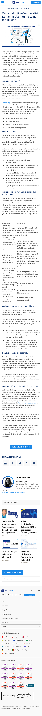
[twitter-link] (31, 591)
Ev (3, 8)
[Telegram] (34, 463)
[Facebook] (13, 463)
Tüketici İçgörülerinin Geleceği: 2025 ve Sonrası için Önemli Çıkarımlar (29, 527)
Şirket (4, 626)
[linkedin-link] (35, 591)
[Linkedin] (6, 463)
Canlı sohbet (18, 595)
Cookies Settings (25, 708)
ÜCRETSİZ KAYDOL (29, 595)
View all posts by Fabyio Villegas (13, 492)
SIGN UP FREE (36, 2)
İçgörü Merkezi (25, 8)
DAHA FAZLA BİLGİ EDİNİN (21, 447)
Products (5, 606)
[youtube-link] (39, 591)
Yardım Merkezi (8, 595)
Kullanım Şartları (15, 708)
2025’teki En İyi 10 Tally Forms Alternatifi (10, 554)
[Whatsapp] (27, 463)
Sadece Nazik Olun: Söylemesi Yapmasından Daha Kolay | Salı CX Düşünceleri (9, 527)
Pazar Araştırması (12, 8)
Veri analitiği (6, 103)
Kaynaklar (5, 610)
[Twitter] (20, 463)
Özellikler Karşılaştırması (10, 618)
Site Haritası (35, 706)
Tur (3, 602)
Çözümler (5, 622)
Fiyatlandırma (6, 614)
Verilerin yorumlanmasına (27, 403)
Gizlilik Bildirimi (5, 708)
